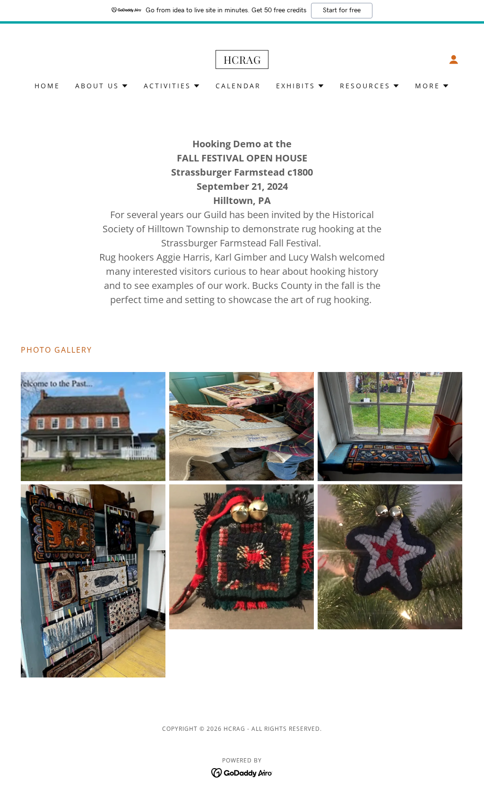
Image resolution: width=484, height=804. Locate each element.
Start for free (342, 10)
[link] (242, 61)
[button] (453, 59)
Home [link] (47, 85)
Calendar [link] (238, 85)
